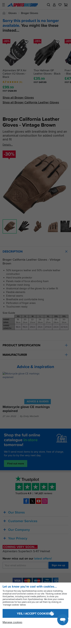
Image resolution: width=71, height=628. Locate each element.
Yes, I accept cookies (33, 613)
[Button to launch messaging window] (62, 619)
